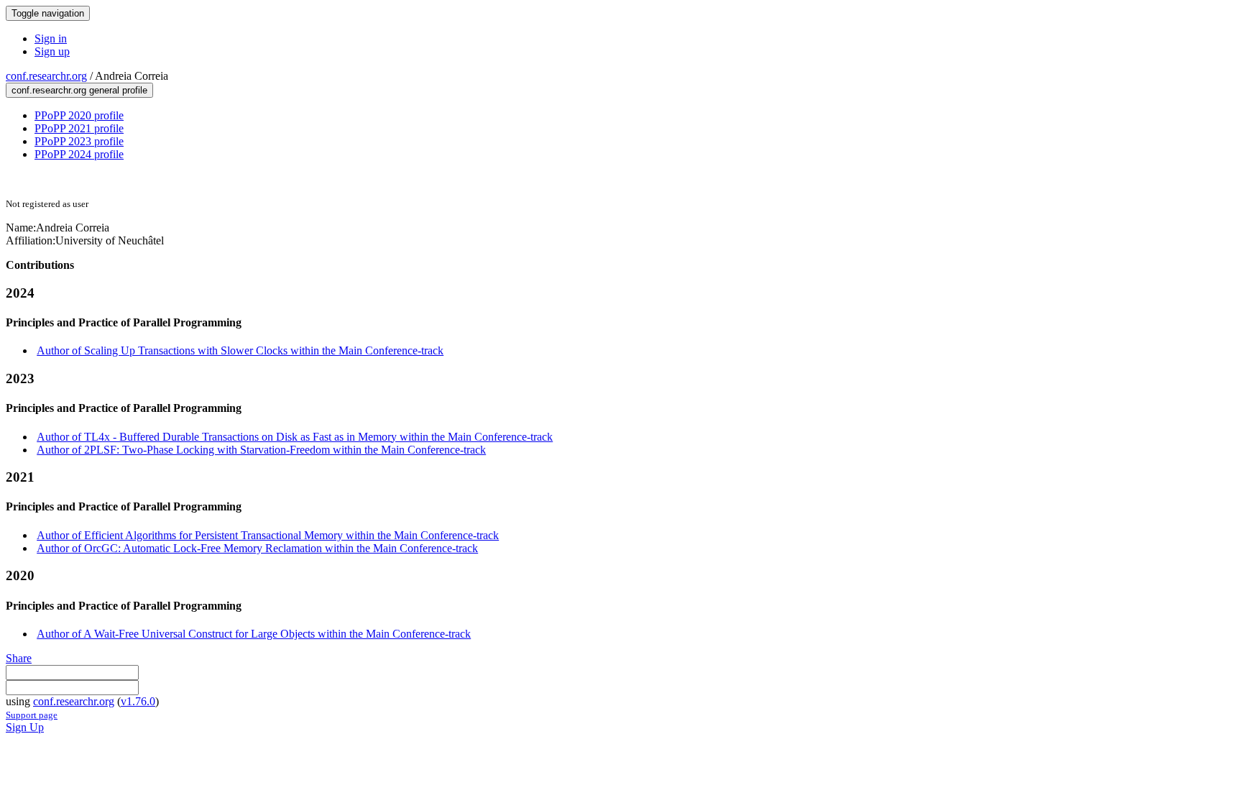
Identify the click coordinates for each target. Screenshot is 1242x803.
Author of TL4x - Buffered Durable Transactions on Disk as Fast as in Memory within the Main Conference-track (295, 437)
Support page (32, 715)
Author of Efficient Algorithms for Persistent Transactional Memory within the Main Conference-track (268, 535)
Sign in (50, 38)
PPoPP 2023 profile (79, 141)
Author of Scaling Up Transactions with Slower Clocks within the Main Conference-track (240, 350)
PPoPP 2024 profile (79, 154)
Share (19, 658)
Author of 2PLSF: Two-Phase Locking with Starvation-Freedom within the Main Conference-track (261, 450)
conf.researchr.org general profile (79, 90)
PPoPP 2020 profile (79, 115)
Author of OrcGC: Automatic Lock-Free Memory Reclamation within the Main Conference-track (257, 548)
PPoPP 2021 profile (79, 128)
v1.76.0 (138, 701)
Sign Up (25, 727)
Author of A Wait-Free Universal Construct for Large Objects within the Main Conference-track (254, 634)
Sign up (52, 51)
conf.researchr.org (46, 76)
